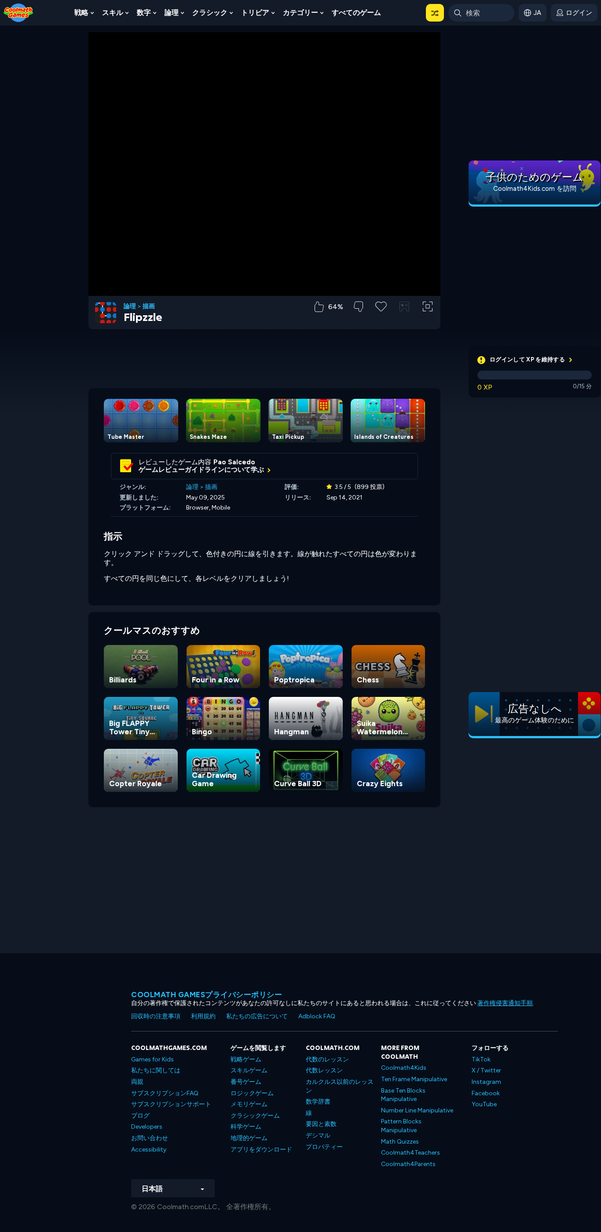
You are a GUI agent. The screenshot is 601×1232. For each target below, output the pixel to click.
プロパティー (324, 1147)
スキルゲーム (249, 1070)
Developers (146, 1126)
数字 (144, 12)
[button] (435, 13)
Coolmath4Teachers (410, 1152)
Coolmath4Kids (403, 1068)
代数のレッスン (327, 1059)
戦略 (81, 12)
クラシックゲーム (255, 1115)
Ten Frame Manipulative (414, 1079)
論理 (172, 12)
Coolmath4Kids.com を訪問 (534, 189)
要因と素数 (321, 1124)
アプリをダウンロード (261, 1149)
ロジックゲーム (252, 1093)
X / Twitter (486, 1070)
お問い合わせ (149, 1138)
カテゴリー (300, 12)
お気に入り (381, 320)
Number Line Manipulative (417, 1110)
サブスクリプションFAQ (164, 1093)
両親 (137, 1082)
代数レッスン (324, 1070)
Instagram (486, 1082)
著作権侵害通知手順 (505, 1003)
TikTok (481, 1059)
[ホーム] (18, 12)
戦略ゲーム (246, 1059)
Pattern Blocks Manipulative (401, 1126)
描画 (149, 306)
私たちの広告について (257, 1016)
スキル (112, 12)
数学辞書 (318, 1101)
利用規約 (203, 1016)
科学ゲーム (246, 1126)
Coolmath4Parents (408, 1164)
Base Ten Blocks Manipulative (403, 1095)
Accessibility (148, 1149)
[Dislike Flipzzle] (358, 307)
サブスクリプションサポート (171, 1104)
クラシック (209, 12)
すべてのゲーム (356, 12)
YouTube (484, 1104)
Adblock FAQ (316, 1016)
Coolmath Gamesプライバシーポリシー (206, 994)
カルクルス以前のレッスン (340, 1086)
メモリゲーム (249, 1104)
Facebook (486, 1093)
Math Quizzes (400, 1141)
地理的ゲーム (249, 1138)
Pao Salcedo (234, 462)
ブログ (140, 1115)
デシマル (318, 1135)
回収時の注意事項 (155, 1016)
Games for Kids (152, 1059)
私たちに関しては (155, 1070)
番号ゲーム (246, 1082)
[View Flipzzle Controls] (404, 306)
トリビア (255, 12)
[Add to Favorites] (381, 305)
